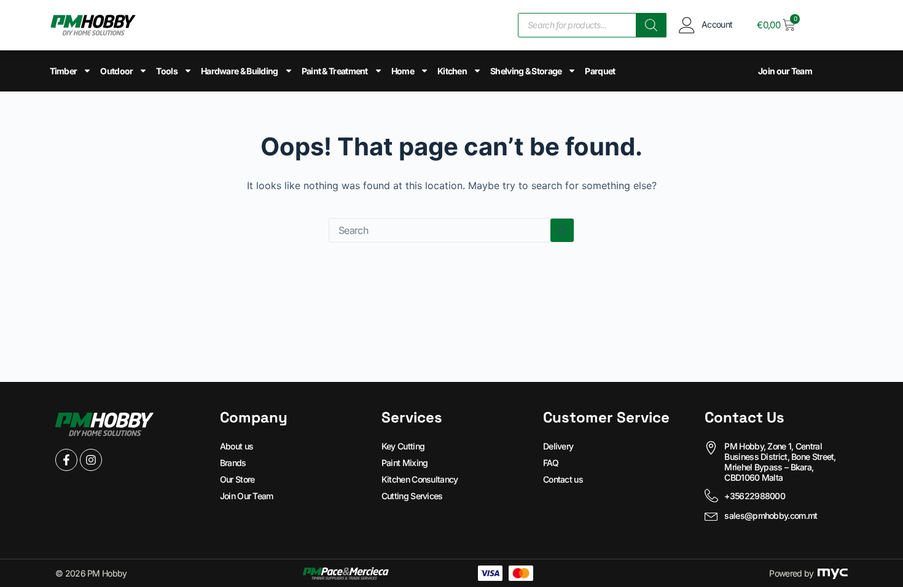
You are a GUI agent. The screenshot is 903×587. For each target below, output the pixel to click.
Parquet (600, 71)
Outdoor (116, 71)
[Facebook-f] (66, 460)
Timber (63, 71)
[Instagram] (91, 460)
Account (717, 24)
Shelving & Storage (525, 71)
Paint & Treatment (335, 71)
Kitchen (452, 71)
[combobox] (439, 230)
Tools (167, 71)
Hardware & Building (239, 71)
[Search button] (562, 230)
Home (402, 71)
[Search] (651, 25)
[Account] (687, 25)
